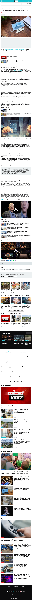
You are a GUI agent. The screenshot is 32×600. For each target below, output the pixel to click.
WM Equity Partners (27, 269)
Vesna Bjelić (3, 12)
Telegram (4, 264)
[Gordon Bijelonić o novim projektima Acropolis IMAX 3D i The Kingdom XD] (7, 338)
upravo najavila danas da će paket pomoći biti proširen (14, 49)
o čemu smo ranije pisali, (17, 70)
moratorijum (3, 269)
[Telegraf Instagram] (17, 594)
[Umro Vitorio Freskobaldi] (3, 57)
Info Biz (2, 7)
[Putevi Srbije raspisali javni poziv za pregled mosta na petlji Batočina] (26, 318)
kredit (17, 269)
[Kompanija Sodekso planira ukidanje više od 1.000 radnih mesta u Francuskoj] (16, 318)
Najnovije (6, 385)
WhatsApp (27, 263)
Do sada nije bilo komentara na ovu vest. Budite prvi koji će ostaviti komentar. (12, 274)
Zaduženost (20, 269)
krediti (13, 269)
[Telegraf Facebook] (12, 594)
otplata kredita (8, 269)
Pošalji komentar (11, 276)
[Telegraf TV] (19, 594)
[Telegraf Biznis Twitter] (15, 594)
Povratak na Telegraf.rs (3, 1)
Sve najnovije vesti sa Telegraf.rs (16, 381)
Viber (1, 264)
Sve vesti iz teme (16, 310)
